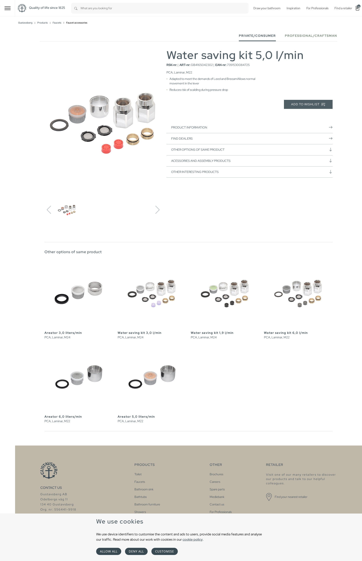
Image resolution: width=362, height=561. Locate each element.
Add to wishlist (305, 104)
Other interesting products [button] (195, 172)
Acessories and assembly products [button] (201, 161)
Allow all (108, 551)
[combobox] (164, 8)
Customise (164, 551)
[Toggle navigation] (7, 8)
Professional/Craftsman (311, 36)
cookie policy (193, 539)
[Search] (76, 8)
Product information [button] (189, 127)
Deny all (136, 551)
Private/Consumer (257, 36)
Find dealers (182, 139)
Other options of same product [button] (198, 150)
